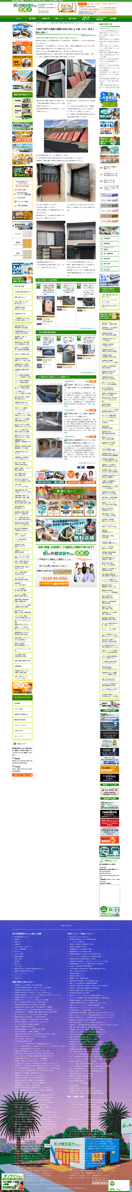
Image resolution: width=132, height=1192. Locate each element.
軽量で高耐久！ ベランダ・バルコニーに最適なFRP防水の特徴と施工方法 (35, 1124)
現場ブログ (45, 23)
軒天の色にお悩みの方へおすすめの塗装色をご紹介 (23, 480)
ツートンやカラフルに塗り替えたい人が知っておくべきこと (111, 188)
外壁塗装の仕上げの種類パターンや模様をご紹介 (109, 673)
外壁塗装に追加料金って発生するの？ (108, 345)
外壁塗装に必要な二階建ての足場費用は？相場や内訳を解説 (86, 1093)
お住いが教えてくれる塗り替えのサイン (21, 302)
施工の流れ (73, 18)
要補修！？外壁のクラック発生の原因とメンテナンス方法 (30, 1061)
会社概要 (113, 18)
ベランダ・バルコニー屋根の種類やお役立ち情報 (23, 606)
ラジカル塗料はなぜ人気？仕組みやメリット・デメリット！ (31, 1178)
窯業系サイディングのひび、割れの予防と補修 (109, 503)
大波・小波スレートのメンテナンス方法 (21, 677)
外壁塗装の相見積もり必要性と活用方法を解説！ (110, 350)
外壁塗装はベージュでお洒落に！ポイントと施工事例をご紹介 (32, 1168)
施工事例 (32, 18)
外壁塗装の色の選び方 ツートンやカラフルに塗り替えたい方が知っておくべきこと (37, 995)
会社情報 (16, 961)
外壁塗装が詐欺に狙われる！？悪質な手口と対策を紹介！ (30, 1082)
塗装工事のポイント (21, 297)
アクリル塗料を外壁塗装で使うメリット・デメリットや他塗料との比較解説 (90, 1141)
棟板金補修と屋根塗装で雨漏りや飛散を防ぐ (22, 600)
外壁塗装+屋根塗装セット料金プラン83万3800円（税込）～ (86, 954)
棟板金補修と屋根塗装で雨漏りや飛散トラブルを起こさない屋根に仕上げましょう (37, 1117)
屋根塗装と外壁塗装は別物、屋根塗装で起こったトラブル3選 (31, 1087)
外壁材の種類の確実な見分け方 (106, 405)
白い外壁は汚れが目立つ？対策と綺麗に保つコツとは (110, 646)
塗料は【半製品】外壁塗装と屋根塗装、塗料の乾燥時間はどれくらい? (34, 1095)
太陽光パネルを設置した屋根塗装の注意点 (109, 569)
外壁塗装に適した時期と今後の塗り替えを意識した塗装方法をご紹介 (33, 1053)
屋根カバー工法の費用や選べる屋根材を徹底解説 (22, 348)
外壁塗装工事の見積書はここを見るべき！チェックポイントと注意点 (88, 961)
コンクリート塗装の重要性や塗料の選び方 (21, 595)
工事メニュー (59, 18)
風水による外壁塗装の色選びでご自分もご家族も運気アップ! (31, 1002)
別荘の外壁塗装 (73, 1085)
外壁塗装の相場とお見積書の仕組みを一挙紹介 (82, 959)
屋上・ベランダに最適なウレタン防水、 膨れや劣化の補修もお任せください (36, 1126)
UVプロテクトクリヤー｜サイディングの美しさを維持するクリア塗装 (89, 1126)
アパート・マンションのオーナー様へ (109, 301)
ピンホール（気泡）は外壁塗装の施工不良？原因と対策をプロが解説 (33, 1070)
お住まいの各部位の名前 (22, 354)
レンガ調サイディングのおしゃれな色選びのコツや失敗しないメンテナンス (35, 1063)
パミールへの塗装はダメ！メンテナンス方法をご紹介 (110, 580)
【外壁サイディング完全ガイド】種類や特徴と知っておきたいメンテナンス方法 (37, 1065)
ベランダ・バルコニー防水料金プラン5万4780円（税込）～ (86, 956)
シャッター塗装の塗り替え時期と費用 (21, 589)
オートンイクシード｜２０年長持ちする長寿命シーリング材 (86, 1136)
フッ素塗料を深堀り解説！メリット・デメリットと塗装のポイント (33, 1173)
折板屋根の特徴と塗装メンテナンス (20, 545)
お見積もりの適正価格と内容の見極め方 (109, 367)
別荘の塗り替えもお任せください (110, 306)
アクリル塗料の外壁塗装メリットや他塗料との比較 (23, 376)
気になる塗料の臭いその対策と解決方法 (108, 389)
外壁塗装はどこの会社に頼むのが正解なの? (26, 1092)
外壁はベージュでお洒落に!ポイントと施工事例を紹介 (110, 651)
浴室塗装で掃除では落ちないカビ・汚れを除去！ (83, 1061)
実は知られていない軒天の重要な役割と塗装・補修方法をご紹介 (87, 1032)
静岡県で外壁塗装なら (21, 714)
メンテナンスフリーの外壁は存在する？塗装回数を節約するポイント (33, 1043)
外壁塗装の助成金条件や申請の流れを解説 (109, 334)
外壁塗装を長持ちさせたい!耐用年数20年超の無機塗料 (110, 454)
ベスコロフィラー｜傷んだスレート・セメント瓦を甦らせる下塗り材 (88, 1109)
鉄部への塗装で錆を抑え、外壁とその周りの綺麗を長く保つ (86, 1051)
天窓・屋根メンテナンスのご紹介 (21, 485)
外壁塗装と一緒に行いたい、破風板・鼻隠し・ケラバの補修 (86, 1029)
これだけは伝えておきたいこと (23, 946)
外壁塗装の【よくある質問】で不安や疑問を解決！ (28, 985)
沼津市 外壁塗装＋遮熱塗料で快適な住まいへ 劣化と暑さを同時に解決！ (109, 81)
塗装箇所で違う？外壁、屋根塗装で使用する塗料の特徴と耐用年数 (88, 1153)
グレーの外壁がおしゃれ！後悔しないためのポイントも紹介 (31, 1161)
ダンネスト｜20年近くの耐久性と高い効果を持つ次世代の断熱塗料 (88, 1129)
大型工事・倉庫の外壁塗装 (76, 1081)
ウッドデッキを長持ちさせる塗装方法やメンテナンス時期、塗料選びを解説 (90, 1059)
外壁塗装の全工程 (20, 313)
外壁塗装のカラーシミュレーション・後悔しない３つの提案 (31, 999)
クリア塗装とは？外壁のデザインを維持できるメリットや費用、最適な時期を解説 (92, 1146)
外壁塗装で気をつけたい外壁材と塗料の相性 (22, 671)
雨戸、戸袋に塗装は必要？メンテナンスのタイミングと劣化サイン (88, 1068)
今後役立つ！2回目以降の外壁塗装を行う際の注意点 (84, 988)
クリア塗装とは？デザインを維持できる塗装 (23, 392)
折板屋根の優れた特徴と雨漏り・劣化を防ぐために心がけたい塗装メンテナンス (92, 1012)
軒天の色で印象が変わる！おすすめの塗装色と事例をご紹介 (86, 1034)
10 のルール (17, 951)
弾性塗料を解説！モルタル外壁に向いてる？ (110, 668)
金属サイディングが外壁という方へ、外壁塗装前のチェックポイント (88, 1178)
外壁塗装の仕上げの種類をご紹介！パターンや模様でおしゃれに (32, 1180)
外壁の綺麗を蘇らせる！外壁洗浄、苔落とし (109, 558)
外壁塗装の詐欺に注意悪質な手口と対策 (108, 372)
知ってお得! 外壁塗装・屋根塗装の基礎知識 (26, 1024)
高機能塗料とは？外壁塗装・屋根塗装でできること (23, 441)
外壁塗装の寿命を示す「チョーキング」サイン (22, 403)
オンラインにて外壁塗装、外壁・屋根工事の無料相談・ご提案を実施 (88, 998)
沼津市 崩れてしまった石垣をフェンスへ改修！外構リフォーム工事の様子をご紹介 (79, 387)
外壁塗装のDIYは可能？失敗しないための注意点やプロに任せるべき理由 (34, 1034)
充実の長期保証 (18, 956)
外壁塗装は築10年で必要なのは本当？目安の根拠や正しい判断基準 (33, 1007)
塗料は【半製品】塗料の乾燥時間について (22, 644)
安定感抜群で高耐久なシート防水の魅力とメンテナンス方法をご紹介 (33, 1129)
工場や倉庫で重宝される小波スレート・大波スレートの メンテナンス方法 (35, 1114)
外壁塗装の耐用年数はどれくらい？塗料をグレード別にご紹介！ (32, 1051)
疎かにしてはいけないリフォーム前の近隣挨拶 (109, 383)
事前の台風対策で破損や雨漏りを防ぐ (108, 597)
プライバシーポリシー (21, 725)
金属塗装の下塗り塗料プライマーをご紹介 (108, 443)
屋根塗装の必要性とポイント (77, 976)
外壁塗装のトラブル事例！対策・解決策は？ (110, 613)
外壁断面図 (18, 666)
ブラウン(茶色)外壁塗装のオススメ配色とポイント (110, 657)
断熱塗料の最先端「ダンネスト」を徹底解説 (110, 591)
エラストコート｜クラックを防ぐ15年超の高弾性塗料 (84, 1124)
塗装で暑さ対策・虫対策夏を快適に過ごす (22, 398)
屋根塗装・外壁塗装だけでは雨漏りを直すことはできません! (31, 1021)
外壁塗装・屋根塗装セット (22, 111)
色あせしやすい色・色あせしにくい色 (110, 181)
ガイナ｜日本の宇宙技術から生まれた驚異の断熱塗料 (84, 1131)
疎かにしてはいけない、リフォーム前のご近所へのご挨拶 (30, 1014)
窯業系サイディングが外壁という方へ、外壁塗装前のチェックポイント (89, 1175)
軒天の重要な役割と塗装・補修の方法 (21, 474)
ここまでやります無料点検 (99, 18)
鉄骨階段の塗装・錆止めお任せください (22, 567)
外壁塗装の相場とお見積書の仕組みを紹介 (109, 356)
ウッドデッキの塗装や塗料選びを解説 (21, 578)
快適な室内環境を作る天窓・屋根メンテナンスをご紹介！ (85, 1037)
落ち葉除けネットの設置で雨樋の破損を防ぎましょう (84, 1046)
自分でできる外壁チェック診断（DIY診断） (26, 1031)
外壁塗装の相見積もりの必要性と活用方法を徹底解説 (29, 1080)
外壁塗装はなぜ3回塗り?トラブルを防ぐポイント (22, 458)
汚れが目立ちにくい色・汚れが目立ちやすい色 (111, 174)
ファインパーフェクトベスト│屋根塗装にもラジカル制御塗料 (86, 1102)
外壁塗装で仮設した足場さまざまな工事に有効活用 (110, 471)
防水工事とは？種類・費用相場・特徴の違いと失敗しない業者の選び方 (34, 1122)
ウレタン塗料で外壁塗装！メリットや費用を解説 (23, 381)
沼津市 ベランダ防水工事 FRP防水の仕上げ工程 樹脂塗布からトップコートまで (109, 61)
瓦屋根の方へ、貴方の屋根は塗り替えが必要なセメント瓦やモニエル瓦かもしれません (93, 1024)
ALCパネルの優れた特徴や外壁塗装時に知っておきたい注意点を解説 (33, 1102)
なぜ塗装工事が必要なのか (23, 292)
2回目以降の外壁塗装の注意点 (107, 427)
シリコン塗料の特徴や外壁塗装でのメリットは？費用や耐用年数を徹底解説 (90, 1139)
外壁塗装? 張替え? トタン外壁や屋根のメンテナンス (84, 1010)
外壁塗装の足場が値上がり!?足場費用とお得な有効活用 (85, 1090)
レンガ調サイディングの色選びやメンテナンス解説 (23, 414)
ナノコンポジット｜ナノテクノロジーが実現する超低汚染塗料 (87, 1122)
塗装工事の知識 (19, 286)
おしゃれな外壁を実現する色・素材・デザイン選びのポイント (32, 1156)
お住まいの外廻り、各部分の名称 (23, 1039)
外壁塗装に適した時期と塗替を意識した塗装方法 (22, 365)
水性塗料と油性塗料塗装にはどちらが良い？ (109, 520)
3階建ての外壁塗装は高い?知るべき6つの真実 (110, 394)
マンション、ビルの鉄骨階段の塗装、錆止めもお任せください (87, 1054)
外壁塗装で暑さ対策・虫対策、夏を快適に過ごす (83, 1088)
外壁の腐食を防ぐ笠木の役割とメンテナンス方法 (23, 491)
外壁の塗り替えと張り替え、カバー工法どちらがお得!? (30, 1036)
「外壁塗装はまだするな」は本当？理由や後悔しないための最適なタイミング (36, 1009)
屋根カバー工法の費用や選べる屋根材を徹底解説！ (83, 983)
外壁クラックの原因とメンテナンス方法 (21, 409)
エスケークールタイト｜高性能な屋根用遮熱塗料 (83, 1117)
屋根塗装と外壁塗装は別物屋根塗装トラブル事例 (23, 447)
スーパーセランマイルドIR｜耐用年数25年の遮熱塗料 (84, 1107)
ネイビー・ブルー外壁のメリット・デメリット (109, 629)
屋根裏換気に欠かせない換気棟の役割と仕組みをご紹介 (30, 1131)
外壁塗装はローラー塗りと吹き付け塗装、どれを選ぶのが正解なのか (33, 1097)
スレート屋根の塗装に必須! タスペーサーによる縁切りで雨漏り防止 (33, 1090)
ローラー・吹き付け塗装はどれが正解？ (108, 547)
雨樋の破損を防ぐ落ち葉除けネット (20, 507)
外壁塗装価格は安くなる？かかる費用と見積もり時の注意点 (86, 963)
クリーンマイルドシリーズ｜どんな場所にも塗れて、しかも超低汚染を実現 (90, 1134)
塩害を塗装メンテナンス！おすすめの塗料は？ (23, 638)
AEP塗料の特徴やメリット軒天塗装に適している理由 (110, 695)
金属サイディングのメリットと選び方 (21, 534)
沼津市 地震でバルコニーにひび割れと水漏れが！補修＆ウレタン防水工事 (109, 35)
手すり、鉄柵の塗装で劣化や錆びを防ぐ (21, 573)
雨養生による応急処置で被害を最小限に (109, 602)
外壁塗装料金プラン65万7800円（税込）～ (81, 949)
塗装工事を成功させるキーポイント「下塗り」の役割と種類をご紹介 (88, 1168)
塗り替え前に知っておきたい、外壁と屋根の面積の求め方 (30, 1104)
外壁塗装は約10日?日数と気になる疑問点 (108, 378)
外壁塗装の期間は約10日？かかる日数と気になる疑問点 (30, 1004)
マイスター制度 (18, 954)
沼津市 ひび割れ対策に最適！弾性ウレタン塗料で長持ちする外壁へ (109, 87)
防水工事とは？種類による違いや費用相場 (23, 611)
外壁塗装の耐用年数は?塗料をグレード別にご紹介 (23, 359)
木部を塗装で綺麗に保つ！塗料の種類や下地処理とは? (110, 575)
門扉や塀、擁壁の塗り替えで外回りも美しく (82, 990)
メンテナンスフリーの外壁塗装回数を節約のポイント (110, 410)
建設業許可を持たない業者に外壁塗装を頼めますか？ (29, 968)
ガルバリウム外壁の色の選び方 (108, 421)
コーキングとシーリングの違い (23, 649)
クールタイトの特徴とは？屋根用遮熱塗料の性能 (110, 684)
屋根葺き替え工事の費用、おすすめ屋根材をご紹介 (83, 981)
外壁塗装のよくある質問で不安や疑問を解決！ (110, 328)
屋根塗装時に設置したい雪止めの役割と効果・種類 (23, 502)
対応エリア (17, 963)
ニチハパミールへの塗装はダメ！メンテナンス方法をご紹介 (31, 1139)
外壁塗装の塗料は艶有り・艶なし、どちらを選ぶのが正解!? (86, 1158)
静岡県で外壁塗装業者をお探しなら (24, 971)
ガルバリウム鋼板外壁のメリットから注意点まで (109, 416)
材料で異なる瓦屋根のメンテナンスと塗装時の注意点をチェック (87, 1022)
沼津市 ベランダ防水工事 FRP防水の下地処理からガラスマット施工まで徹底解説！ (109, 68)
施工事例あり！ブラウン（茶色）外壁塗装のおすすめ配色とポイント (33, 1170)
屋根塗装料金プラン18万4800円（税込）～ (81, 951)
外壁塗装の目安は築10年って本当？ (20, 308)
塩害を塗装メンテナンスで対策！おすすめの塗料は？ (29, 1134)
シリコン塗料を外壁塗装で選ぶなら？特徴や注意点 (23, 387)
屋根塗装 (22, 106)
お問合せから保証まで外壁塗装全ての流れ (81, 944)
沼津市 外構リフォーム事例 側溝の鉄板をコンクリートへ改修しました (109, 74)
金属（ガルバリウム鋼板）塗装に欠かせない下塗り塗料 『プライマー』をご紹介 (92, 1170)
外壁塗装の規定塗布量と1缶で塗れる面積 (109, 553)
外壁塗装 (22, 100)
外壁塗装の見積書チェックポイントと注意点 (110, 361)
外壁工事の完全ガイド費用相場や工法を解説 (21, 326)
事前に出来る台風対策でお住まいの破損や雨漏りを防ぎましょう (32, 1143)
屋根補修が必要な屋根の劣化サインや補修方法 (22, 513)
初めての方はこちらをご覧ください (79, 937)
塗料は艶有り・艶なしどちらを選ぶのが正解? (109, 514)
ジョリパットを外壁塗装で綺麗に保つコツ (110, 542)
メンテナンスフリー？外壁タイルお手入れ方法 (109, 525)
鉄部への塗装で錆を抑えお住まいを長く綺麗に (22, 562)
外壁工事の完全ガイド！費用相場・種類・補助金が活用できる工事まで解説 (35, 1012)
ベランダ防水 (22, 117)
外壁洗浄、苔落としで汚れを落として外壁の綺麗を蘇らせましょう (88, 1071)
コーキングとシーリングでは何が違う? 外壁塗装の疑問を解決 (31, 1100)
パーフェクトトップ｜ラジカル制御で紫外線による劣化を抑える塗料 (88, 1100)
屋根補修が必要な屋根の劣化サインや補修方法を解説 (84, 1049)
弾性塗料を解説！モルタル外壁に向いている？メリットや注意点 (32, 1175)
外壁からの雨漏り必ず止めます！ (78, 971)
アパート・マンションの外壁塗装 (78, 1083)
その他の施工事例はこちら (87, 328)
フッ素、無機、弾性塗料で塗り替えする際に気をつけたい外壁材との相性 (35, 1112)
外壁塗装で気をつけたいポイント (22, 452)
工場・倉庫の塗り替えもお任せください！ (110, 295)
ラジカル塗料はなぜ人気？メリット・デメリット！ (110, 690)
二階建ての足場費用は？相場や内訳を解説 (109, 482)
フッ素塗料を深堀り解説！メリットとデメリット (110, 662)
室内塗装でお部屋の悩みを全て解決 (79, 993)
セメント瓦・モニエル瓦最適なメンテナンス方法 (22, 556)
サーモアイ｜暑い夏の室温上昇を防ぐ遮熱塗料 (82, 1104)
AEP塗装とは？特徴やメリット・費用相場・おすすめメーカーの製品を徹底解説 (92, 1148)
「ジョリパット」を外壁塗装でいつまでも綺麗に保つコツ (30, 1109)
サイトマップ (19, 736)
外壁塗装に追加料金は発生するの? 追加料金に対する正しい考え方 (88, 1002)
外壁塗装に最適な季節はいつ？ (22, 370)
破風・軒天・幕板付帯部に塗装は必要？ (21, 463)
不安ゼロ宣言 (18, 959)
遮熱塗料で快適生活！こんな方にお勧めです (82, 1119)
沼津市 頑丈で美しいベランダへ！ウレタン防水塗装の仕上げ (108, 29)
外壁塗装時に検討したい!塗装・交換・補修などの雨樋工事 (85, 1041)
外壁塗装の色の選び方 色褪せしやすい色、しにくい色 (29, 990)
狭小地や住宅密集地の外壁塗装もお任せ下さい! (22, 529)
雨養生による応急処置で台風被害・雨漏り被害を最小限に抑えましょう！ (35, 1146)
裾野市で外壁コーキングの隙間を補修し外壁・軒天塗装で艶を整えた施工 (109, 42)
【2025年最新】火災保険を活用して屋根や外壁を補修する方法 (87, 968)
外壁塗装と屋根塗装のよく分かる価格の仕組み (82, 939)
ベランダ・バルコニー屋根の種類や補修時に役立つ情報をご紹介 (32, 1119)
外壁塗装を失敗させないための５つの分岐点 (27, 997)
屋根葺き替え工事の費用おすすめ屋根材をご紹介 (22, 343)
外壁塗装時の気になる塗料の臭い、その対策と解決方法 (30, 1017)
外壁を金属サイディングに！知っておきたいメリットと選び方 (87, 1007)
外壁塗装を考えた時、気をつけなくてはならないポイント (30, 1075)
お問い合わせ (19, 730)
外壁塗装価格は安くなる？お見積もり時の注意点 (23, 332)
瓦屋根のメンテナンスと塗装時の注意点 (22, 551)
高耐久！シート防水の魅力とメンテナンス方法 (22, 628)
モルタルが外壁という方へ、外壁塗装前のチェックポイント (86, 1173)
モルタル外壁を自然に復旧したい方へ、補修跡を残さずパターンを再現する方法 (37, 1068)
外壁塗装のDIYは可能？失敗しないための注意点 (109, 493)
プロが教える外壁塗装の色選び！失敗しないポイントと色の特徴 (32, 987)
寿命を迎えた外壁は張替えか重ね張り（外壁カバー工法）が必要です (88, 985)
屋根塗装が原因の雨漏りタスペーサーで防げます (22, 523)
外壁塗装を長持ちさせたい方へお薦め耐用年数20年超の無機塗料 (87, 1163)
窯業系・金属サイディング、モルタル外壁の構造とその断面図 (32, 1107)
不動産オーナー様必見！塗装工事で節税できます (109, 465)
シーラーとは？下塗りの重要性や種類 (108, 449)
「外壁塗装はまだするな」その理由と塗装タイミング (23, 319)
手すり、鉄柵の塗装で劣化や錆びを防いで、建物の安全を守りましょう (89, 1056)
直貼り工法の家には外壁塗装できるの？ (108, 509)
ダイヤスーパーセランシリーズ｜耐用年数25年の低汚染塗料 (86, 1112)
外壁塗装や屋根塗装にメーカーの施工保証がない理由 (110, 460)
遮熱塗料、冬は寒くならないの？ (78, 1151)
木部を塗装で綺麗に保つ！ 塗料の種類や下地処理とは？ (30, 1136)
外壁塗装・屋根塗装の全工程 (77, 946)
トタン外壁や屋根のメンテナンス (21, 540)
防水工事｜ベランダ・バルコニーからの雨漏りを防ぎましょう (87, 995)
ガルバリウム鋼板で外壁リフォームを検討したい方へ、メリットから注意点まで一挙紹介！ (40, 1046)
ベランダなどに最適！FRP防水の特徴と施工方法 (23, 617)
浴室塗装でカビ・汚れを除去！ (21, 584)
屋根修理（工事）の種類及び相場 (21, 337)
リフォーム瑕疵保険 (20, 949)
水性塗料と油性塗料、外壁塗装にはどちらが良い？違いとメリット (88, 1161)
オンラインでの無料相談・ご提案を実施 (109, 323)
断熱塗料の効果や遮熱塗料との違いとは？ (109, 586)
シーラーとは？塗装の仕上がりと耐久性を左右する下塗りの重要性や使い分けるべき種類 (94, 1165)
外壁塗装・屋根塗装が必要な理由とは (25, 1026)
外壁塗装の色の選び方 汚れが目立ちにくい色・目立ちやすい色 (32, 992)
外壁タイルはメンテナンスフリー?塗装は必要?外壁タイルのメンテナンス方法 (91, 1015)
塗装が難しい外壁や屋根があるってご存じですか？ (110, 498)
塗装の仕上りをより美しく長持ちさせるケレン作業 (23, 436)
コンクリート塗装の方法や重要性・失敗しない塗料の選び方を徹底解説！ (90, 1066)
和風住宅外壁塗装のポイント (108, 531)
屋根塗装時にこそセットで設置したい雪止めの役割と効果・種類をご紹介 (90, 1044)
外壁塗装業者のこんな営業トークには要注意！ (110, 487)
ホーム (18, 18)
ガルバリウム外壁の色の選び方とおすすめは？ (27, 1048)
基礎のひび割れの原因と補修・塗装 (107, 608)
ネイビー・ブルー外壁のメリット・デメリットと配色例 (30, 1158)
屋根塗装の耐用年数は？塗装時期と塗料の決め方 (109, 618)
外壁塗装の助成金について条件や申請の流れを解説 (83, 1000)
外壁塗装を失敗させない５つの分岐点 (109, 339)
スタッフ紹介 (19, 709)
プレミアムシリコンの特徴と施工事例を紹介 (108, 679)
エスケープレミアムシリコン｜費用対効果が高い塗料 (84, 1114)
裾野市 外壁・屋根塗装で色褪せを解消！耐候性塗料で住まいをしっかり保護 (109, 55)
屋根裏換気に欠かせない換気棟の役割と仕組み (22, 633)
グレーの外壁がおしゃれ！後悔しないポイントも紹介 (110, 635)
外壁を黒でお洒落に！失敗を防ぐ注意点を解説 (109, 640)
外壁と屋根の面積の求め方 (23, 660)
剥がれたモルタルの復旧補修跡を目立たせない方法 (23, 425)
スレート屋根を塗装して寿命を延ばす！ (80, 1078)
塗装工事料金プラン (86, 18)
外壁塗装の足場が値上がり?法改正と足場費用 (110, 476)
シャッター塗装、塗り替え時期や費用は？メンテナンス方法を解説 (88, 1063)
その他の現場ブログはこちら (87, 463)
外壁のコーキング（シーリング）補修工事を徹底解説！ (85, 1005)
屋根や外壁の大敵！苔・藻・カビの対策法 (108, 564)
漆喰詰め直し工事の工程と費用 (108, 536)
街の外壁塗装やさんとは (21, 937)
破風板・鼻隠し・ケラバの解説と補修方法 (23, 469)
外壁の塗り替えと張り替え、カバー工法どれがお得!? (109, 400)
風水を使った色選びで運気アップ (110, 167)
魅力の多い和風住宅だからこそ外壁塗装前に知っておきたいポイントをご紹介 (91, 1017)
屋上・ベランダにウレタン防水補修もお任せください (23, 622)
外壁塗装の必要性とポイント (77, 973)
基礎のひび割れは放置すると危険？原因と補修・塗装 (29, 1148)
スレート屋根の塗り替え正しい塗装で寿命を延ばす (23, 518)
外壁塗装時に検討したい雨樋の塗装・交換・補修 (22, 496)
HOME (38, 23)
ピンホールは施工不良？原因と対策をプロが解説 (22, 430)
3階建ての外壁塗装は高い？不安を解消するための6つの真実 (31, 1019)
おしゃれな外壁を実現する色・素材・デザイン (110, 624)
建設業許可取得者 (20, 720)
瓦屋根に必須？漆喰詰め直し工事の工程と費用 (82, 1020)
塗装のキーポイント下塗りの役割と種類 (108, 438)
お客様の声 (46, 18)
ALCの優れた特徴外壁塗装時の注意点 (21, 655)
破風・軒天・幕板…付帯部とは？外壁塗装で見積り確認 (85, 1027)
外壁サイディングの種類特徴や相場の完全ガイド (22, 419)
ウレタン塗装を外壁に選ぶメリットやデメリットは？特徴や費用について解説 (91, 1143)
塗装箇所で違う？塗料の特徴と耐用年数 (108, 432)
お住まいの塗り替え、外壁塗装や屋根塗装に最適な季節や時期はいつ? (34, 1056)
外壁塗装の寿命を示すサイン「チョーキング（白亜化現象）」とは (33, 1058)
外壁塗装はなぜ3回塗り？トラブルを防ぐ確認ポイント (29, 1078)
